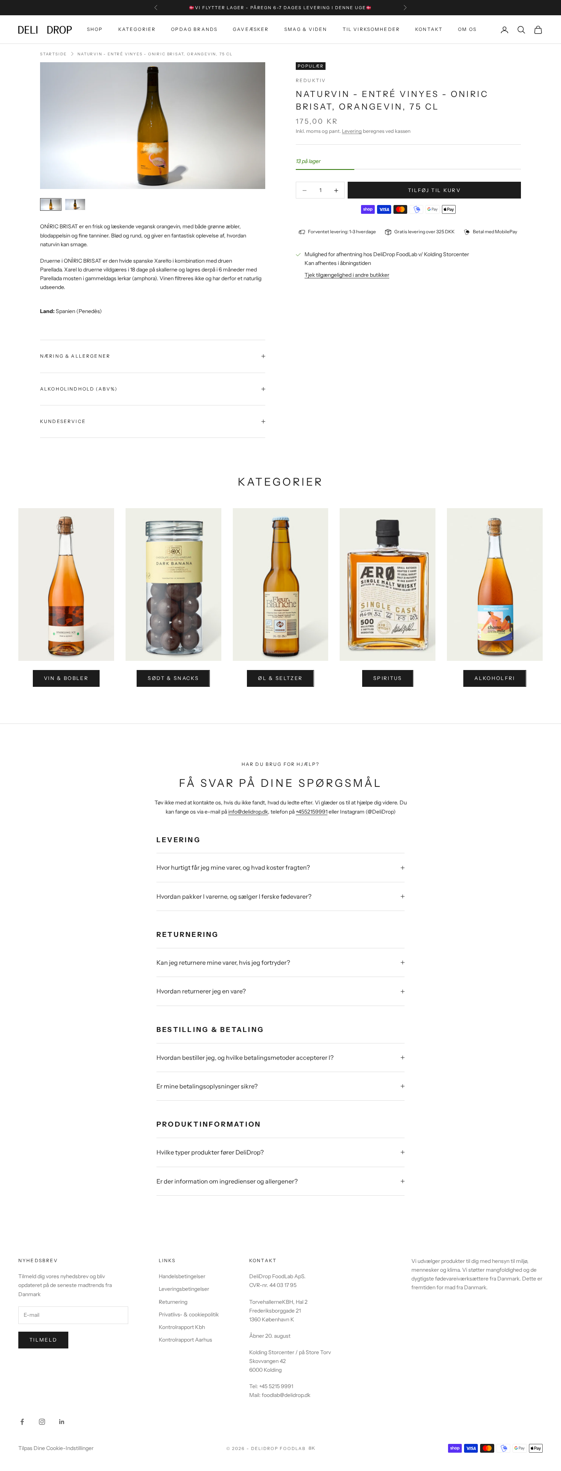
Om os (467, 29)
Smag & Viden (305, 29)
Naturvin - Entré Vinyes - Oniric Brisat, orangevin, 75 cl (155, 54)
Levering (352, 131)
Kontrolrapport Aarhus (185, 1339)
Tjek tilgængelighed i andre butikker (347, 275)
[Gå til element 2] (75, 204)
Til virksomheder (371, 29)
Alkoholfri (494, 678)
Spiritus (387, 678)
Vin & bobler (66, 678)
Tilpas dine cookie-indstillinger (56, 1448)
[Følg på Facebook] (22, 1422)
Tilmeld (43, 1340)
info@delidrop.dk (248, 811)
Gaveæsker (251, 29)
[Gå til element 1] (50, 204)
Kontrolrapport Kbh (182, 1327)
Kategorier (137, 29)
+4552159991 (311, 811)
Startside (53, 54)
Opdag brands (194, 29)
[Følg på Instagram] (42, 1422)
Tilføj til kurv (434, 190)
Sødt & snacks (173, 678)
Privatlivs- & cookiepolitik (189, 1314)
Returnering (173, 1301)
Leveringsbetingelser (184, 1288)
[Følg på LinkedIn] (62, 1422)
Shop (95, 29)
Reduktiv (311, 80)
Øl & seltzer (280, 678)
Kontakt (429, 29)
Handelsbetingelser (182, 1276)
